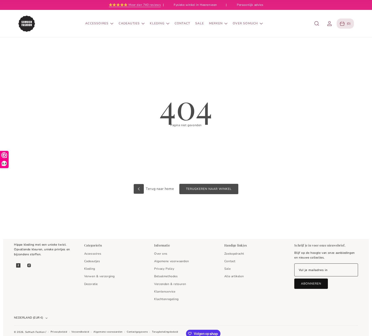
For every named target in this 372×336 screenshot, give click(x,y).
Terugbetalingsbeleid (165, 331)
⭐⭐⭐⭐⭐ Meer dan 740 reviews (135, 5)
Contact (230, 261)
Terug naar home (159, 188)
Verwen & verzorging (99, 276)
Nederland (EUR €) (28, 318)
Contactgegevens (137, 331)
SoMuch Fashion (35, 332)
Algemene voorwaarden (171, 261)
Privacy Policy (164, 269)
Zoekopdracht (234, 254)
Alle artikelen (234, 276)
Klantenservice (164, 292)
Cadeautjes (92, 261)
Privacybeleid (59, 331)
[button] (316, 24)
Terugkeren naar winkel (209, 189)
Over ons (160, 254)
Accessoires (92, 254)
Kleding (89, 269)
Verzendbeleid (80, 331)
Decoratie (91, 284)
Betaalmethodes (166, 276)
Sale (227, 269)
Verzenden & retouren (170, 284)
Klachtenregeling (166, 299)
